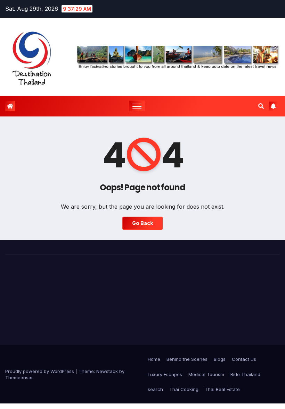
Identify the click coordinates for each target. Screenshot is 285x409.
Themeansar (19, 377)
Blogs (220, 359)
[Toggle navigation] (137, 106)
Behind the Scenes (186, 359)
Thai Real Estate (222, 389)
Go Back (142, 223)
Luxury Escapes (165, 374)
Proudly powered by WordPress (40, 371)
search (155, 389)
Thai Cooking (183, 389)
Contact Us (244, 359)
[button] (261, 106)
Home (154, 359)
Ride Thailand (245, 374)
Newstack (107, 371)
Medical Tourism (206, 374)
